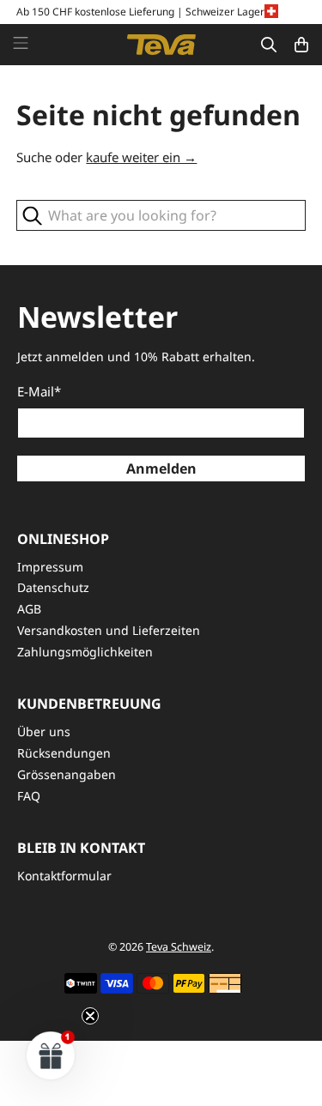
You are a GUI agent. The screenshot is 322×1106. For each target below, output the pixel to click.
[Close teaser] (90, 1015)
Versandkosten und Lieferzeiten (108, 630)
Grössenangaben (66, 774)
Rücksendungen (64, 753)
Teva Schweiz (178, 947)
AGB (29, 609)
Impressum (50, 567)
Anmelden (161, 468)
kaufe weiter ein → (141, 157)
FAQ (28, 796)
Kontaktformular (64, 875)
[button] (51, 1055)
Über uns (43, 731)
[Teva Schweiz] (161, 44)
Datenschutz (53, 587)
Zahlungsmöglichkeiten (85, 652)
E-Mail (39, 391)
